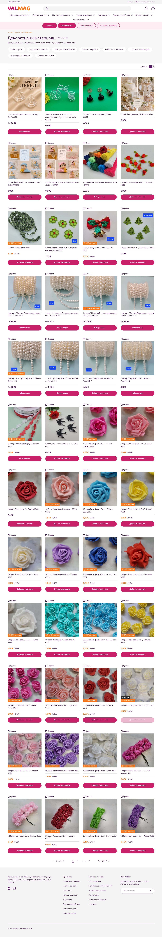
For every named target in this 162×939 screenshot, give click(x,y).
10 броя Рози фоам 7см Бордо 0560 (23, 509)
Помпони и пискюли (114, 49)
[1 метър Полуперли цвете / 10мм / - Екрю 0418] (138, 358)
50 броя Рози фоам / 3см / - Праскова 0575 (61, 706)
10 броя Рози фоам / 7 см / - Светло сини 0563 (98, 510)
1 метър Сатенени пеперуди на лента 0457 (23, 445)
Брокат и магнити (46, 55)
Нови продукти (66, 25)
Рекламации (94, 895)
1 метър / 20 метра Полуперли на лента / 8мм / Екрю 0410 (99, 314)
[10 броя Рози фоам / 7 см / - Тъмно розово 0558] (100, 424)
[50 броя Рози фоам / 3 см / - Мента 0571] (62, 620)
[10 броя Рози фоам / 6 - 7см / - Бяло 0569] (25, 620)
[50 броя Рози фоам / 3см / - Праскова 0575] (62, 685)
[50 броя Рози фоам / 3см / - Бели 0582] (100, 750)
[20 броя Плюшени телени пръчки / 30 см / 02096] (100, 162)
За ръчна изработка (121, 15)
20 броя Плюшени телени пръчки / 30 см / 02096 (100, 183)
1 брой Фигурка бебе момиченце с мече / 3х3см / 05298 (62, 183)
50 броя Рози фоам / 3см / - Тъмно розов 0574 (22, 706)
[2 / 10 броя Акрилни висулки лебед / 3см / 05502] (25, 94)
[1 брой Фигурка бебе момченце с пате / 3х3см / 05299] (25, 162)
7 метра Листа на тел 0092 (19, 248)
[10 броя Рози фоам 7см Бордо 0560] (25, 489)
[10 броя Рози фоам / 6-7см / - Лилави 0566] (62, 554)
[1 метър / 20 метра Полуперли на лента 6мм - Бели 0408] (62, 293)
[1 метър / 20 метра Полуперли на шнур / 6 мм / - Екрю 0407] (25, 293)
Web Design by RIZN (25, 928)
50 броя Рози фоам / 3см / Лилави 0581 (61, 770)
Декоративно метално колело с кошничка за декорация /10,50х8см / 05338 (60, 117)
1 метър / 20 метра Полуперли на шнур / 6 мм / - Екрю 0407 (24, 314)
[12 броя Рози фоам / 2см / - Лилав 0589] (138, 816)
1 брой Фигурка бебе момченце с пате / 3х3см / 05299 (24, 183)
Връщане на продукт (98, 899)
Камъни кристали (70, 895)
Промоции (49, 25)
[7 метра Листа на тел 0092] (25, 228)
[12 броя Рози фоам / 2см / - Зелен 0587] (100, 816)
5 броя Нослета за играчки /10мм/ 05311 (97, 115)
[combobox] (87, 8)
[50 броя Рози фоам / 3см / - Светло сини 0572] (100, 620)
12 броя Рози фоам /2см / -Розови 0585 (24, 836)
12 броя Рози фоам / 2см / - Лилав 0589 (137, 836)
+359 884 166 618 (14, 2)
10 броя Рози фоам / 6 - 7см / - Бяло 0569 (23, 641)
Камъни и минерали (84, 15)
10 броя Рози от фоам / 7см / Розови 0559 (136, 445)
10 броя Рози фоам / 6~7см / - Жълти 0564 (136, 510)
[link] (58, 860)
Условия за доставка (97, 890)
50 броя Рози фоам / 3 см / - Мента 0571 (60, 641)
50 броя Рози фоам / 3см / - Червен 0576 (98, 706)
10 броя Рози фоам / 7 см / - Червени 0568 (136, 575)
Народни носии (79, 20)
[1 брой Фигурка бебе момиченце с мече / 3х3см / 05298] (62, 162)
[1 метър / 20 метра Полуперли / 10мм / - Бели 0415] (25, 358)
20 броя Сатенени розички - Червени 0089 (136, 183)
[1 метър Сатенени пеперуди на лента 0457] (25, 424)
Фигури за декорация (65, 49)
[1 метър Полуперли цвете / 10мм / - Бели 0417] (100, 358)
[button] (153, 8)
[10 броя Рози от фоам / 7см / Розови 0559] (138, 424)
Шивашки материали (18, 15)
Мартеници (102, 15)
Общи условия (95, 881)
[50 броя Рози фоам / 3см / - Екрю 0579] (138, 685)
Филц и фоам (17, 49)
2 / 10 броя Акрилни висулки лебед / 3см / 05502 (23, 115)
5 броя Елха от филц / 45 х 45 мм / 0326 (137, 248)
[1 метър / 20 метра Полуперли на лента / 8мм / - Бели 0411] (138, 293)
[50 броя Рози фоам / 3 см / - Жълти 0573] (138, 620)
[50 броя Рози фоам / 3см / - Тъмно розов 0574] (25, 685)
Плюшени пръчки (90, 49)
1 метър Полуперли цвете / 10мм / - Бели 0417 (98, 379)
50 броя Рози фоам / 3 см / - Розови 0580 (23, 772)
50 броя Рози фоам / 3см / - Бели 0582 (99, 770)
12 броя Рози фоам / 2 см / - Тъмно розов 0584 (135, 772)
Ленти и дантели (39, 15)
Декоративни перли (140, 49)
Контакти (92, 904)
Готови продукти (142, 15)
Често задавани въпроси (145, 2)
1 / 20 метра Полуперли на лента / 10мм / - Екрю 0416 (61, 379)
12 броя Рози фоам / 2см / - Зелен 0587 (99, 836)
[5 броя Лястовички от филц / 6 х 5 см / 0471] (62, 424)
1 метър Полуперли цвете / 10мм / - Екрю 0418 (135, 379)
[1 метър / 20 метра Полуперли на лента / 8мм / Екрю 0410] (100, 293)
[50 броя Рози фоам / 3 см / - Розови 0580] (25, 750)
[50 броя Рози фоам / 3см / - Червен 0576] (100, 685)
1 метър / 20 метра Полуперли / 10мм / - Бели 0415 (24, 379)
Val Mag (15, 928)
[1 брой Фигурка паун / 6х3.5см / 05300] (138, 94)
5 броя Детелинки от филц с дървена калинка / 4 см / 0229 (61, 249)
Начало (10, 32)
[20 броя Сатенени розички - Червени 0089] (138, 162)
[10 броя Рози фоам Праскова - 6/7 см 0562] (62, 489)
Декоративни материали (23, 32)
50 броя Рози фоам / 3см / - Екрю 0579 (137, 705)
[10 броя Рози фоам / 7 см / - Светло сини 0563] (100, 489)
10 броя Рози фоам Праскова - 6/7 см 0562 (61, 510)
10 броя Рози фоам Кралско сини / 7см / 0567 (99, 575)
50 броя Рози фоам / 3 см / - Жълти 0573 (135, 641)
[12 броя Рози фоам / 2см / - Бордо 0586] (62, 816)
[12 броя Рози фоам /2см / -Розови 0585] (25, 816)
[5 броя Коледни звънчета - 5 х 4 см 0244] (100, 228)
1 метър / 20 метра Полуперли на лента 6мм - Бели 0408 (61, 314)
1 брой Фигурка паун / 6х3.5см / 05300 (137, 114)
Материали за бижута (61, 15)
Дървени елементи (39, 49)
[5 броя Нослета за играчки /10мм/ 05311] (100, 94)
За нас (129, 2)
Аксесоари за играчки (20, 55)
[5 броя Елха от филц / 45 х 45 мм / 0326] (138, 228)
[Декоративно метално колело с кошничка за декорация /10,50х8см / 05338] (62, 94)
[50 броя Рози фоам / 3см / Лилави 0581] (62, 750)
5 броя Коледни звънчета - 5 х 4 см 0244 (98, 249)
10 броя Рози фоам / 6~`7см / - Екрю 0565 (23, 575)
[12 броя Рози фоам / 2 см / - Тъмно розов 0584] (138, 750)
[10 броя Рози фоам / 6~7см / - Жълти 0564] (138, 489)
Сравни (144, 66)
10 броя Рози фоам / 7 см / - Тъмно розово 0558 (97, 445)
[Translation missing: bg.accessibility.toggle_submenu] (28, 15)
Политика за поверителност (100, 886)
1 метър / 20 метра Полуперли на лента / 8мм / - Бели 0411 (137, 314)
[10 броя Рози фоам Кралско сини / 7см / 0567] (100, 554)
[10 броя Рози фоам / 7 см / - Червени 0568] (138, 554)
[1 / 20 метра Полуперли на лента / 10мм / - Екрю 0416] (62, 358)
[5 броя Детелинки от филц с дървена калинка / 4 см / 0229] (62, 228)
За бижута (67, 890)
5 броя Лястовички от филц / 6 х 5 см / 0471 (61, 445)
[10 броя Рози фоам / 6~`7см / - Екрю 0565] (25, 554)
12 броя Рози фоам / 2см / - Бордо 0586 (59, 837)
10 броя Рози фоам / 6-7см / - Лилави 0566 (61, 575)
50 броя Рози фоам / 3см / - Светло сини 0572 (100, 641)
